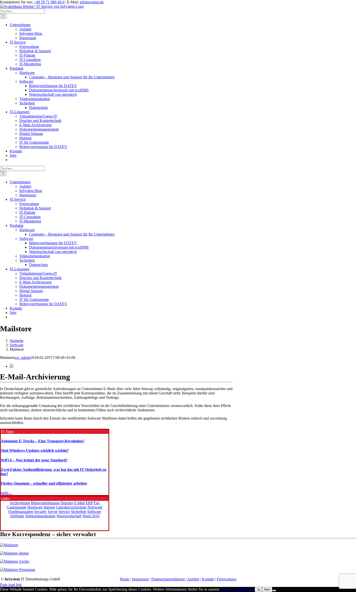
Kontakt (208, 579)
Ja (258, 589)
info (92, 2)
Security (40, 512)
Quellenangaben (20, 512)
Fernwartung (226, 579)
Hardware (35, 507)
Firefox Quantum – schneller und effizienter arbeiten (44, 483)
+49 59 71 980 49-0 (49, 2)
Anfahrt (193, 579)
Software (94, 512)
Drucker (67, 503)
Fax (97, 503)
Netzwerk (94, 507)
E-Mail (79, 503)
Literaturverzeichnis (71, 507)
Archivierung (20, 503)
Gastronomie (16, 507)
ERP (89, 503)
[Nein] (274, 590)
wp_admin (22, 357)
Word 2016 (91, 516)
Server (53, 512)
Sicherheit (78, 512)
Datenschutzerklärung (168, 579)
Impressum (140, 579)
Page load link (11, 585)
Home (124, 579)
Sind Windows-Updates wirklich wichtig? (35, 450)
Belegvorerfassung (45, 503)
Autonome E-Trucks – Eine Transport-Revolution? (43, 441)
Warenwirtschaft (68, 516)
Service (64, 512)
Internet (49, 507)
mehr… (6, 493)
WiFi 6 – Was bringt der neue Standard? (34, 460)
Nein (267, 589)
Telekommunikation (40, 516)
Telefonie (17, 516)
